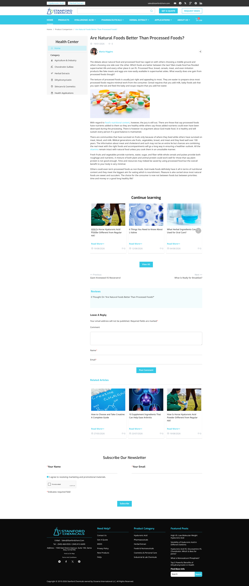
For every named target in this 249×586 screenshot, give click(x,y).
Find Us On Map (69, 553)
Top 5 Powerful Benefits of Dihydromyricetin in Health (182, 563)
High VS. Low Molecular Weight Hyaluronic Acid (184, 536)
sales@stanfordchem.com (159, 3)
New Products (103, 553)
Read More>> (97, 243)
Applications (162, 19)
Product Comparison (63, 29)
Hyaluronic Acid (56, 3)
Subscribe (124, 503)
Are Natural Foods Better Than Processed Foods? (96, 29)
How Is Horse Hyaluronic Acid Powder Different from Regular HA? (106, 232)
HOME (50, 19)
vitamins (94, 149)
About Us (183, 19)
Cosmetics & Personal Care (145, 553)
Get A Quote (102, 539)
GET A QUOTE (168, 10)
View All (146, 264)
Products (63, 19)
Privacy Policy (103, 548)
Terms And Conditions (69, 557)
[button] (198, 231)
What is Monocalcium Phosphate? (185, 558)
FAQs (99, 557)
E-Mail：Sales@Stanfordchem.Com (69, 540)
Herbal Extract (76, 3)
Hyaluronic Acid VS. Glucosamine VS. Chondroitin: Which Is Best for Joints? (186, 551)
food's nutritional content (117, 122)
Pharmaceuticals (111, 19)
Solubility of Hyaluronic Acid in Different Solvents (184, 543)
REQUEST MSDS (192, 10)
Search (198, 574)
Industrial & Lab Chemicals (145, 557)
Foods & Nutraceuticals (144, 548)
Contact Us (102, 535)
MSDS (99, 544)
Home (49, 29)
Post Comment (146, 370)
